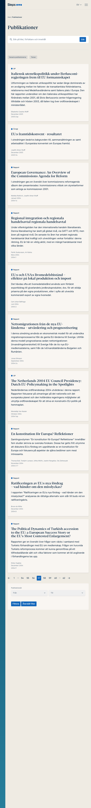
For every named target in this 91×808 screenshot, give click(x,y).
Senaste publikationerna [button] (17, 57)
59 (50, 578)
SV (77, 4)
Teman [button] (33, 57)
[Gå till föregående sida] (9, 578)
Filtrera (16, 603)
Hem (9, 17)
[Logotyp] (15, 4)
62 (64, 578)
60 (55, 578)
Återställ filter (29, 603)
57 (39, 578)
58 (44, 578)
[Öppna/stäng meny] (86, 5)
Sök (83, 39)
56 (33, 578)
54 (22, 578)
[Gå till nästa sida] (69, 578)
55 (28, 578)
